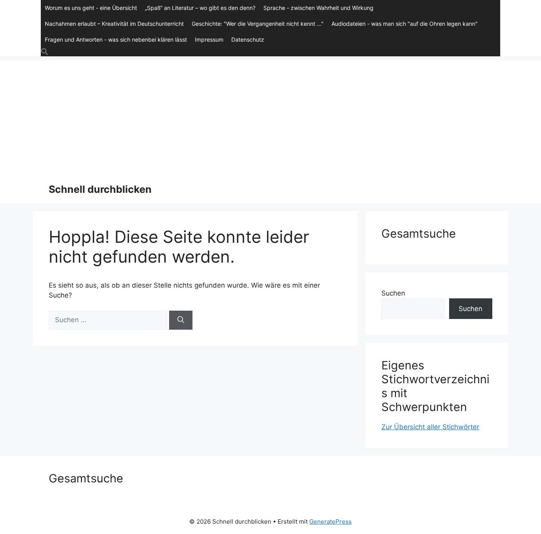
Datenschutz (247, 39)
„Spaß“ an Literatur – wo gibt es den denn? (200, 7)
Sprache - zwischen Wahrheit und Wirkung (318, 7)
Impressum (209, 39)
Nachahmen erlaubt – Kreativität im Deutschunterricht (114, 23)
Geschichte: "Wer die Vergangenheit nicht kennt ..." (258, 23)
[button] (270, 52)
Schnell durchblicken (100, 189)
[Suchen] (180, 320)
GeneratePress (330, 521)
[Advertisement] (270, 115)
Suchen (393, 293)
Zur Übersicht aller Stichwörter (430, 427)
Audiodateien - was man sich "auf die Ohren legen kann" (404, 23)
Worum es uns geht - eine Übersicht (91, 7)
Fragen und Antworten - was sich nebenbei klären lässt (116, 39)
